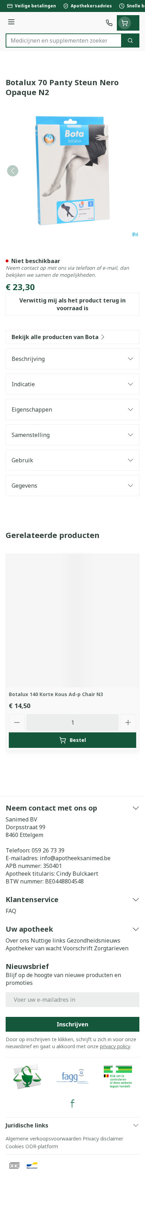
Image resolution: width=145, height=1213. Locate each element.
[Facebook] (72, 1103)
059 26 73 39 (48, 850)
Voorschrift (78, 948)
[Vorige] (12, 170)
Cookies (15, 1146)
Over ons (17, 940)
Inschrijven (72, 1024)
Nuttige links (48, 940)
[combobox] (64, 40)
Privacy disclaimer (103, 1138)
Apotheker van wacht (34, 948)
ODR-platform (41, 1146)
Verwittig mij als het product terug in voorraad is (72, 304)
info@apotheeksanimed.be (75, 858)
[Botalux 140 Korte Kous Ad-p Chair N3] (72, 620)
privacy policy (115, 1046)
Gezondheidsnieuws (93, 940)
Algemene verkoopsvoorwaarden (43, 1138)
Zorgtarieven (111, 948)
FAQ (11, 911)
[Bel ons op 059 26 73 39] (109, 22)
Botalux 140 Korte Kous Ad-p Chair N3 (56, 694)
